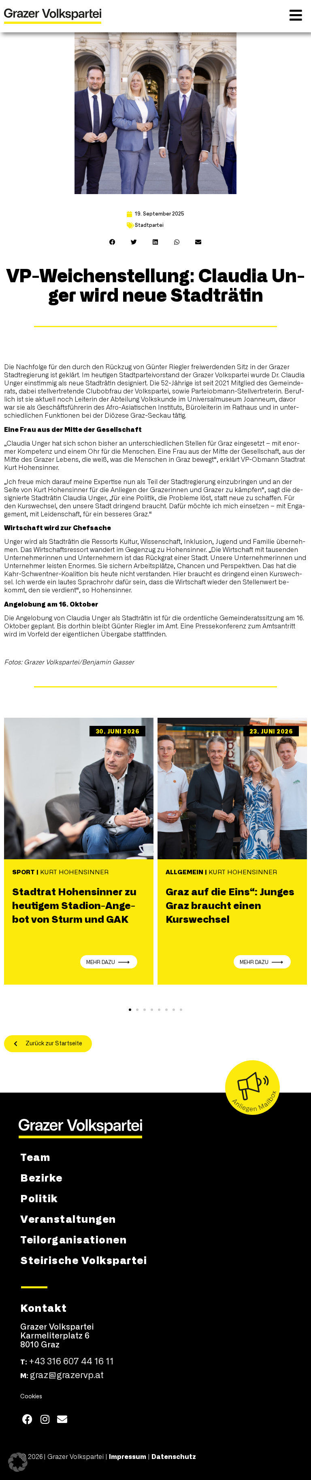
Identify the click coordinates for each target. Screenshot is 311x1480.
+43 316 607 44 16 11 (71, 1361)
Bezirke (41, 1177)
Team (35, 1156)
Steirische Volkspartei (83, 1260)
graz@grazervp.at (67, 1375)
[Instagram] (45, 1419)
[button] (112, 242)
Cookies (31, 1397)
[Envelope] (62, 1419)
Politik (39, 1198)
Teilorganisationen (73, 1239)
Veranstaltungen (68, 1218)
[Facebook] (27, 1419)
